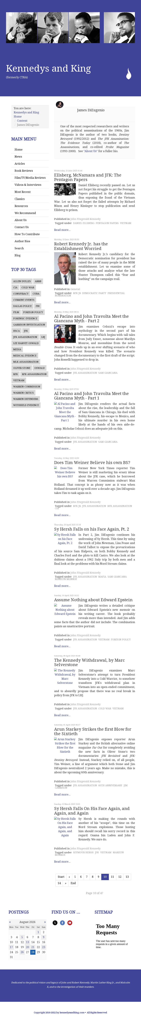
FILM (16, 312)
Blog (17, 255)
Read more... (62, 230)
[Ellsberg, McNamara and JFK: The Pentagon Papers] (65, 189)
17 (11, 947)
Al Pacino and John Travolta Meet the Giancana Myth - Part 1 (91, 396)
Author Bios (22, 241)
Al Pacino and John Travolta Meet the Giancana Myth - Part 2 (91, 318)
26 (22, 952)
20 (27, 947)
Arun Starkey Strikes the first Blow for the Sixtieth (92, 731)
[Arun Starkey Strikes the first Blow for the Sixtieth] (65, 745)
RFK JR (77, 293)
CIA (15, 287)
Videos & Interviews (28, 184)
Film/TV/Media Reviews (30, 177)
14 (59, 883)
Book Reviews (24, 170)
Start (61, 876)
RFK (15, 374)
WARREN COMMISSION (26, 386)
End (73, 883)
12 (119, 876)
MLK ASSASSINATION (26, 361)
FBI (38, 306)
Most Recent (23, 192)
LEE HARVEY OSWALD (26, 343)
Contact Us (22, 227)
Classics (20, 199)
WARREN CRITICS (23, 392)
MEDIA (17, 349)
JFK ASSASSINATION (25, 337)
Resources (21, 206)
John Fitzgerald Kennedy (85, 219)
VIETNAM (18, 380)
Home (19, 149)
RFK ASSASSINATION (34, 374)
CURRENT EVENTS (23, 299)
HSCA (16, 330)
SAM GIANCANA (107, 372)
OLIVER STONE (21, 368)
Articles (20, 163)
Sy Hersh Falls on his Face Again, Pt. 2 (91, 529)
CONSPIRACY (21, 293)
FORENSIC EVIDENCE (25, 318)
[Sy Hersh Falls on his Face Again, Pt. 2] (65, 539)
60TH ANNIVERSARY (110, 785)
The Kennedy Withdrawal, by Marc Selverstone (89, 662)
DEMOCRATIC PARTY (94, 293)
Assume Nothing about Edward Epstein (93, 599)
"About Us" (91, 151)
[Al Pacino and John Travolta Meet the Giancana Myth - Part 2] (65, 334)
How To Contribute (27, 234)
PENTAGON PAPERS (107, 223)
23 (43, 947)
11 (112, 876)
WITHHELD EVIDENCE (26, 405)
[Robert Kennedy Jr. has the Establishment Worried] (65, 268)
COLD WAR (27, 287)
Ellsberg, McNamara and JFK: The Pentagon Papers (87, 177)
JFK (26, 330)
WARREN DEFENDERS (25, 399)
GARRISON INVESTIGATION (29, 324)
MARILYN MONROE (66, 579)
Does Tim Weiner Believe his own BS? (92, 462)
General (75, 289)
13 (127, 876)
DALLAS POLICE (22, 306)
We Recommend (25, 213)
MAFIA (102, 576)
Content (22, 120)
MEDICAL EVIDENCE (24, 355)
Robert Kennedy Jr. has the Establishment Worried (81, 246)
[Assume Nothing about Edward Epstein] (65, 610)
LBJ (43, 337)
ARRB (38, 281)
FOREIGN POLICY (33, 312)
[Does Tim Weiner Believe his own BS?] (65, 472)
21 (32, 947)
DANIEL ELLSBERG (83, 223)
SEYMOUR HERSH (83, 852)
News (18, 156)
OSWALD (39, 368)
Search (19, 248)
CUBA (36, 293)
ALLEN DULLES (22, 281)
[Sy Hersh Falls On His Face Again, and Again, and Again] (65, 827)
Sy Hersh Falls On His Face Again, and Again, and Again (92, 810)
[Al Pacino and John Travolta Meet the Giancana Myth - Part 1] (65, 412)
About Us (20, 220)
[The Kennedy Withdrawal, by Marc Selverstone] (65, 677)
